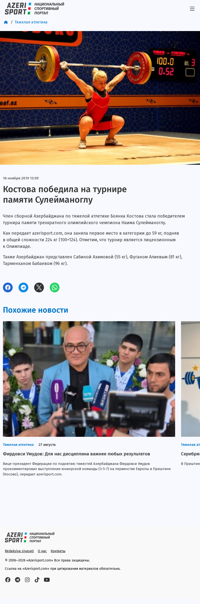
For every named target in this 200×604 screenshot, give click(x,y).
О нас (42, 551)
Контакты (58, 551)
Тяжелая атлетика (31, 22)
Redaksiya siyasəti (19, 551)
